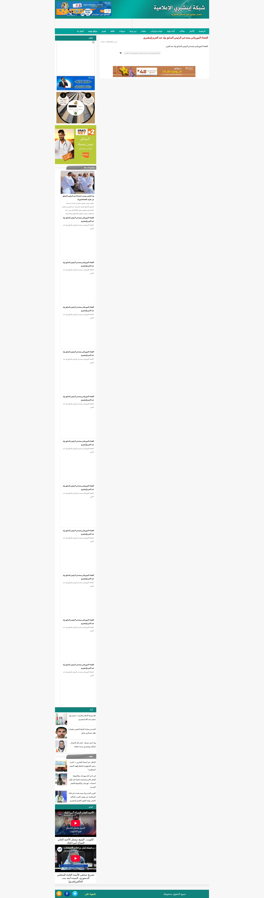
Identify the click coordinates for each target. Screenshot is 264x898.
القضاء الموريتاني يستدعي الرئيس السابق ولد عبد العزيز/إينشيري (78, 219)
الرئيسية (202, 31)
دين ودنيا (133, 31)
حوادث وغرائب (157, 31)
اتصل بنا (80, 31)
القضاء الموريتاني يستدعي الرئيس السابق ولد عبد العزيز (142, 53)
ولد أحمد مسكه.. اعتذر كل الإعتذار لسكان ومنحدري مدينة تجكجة (83, 745)
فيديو (104, 31)
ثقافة (112, 31)
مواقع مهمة (92, 31)
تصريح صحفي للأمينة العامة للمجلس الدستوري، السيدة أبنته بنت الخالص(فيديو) (75, 878)
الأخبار (191, 31)
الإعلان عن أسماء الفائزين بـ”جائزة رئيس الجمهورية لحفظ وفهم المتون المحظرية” (82, 766)
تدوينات (122, 31)
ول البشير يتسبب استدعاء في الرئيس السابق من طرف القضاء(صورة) (78, 197)
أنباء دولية (171, 31)
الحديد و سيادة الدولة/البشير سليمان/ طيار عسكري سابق (82, 731)
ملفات (143, 31)
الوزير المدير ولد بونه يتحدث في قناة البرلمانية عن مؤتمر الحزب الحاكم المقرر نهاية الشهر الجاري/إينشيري (82, 797)
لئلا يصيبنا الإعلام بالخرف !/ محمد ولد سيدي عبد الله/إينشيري (82, 717)
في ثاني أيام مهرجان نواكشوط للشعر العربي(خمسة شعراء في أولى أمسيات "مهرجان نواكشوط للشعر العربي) (82, 781)
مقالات (182, 31)
